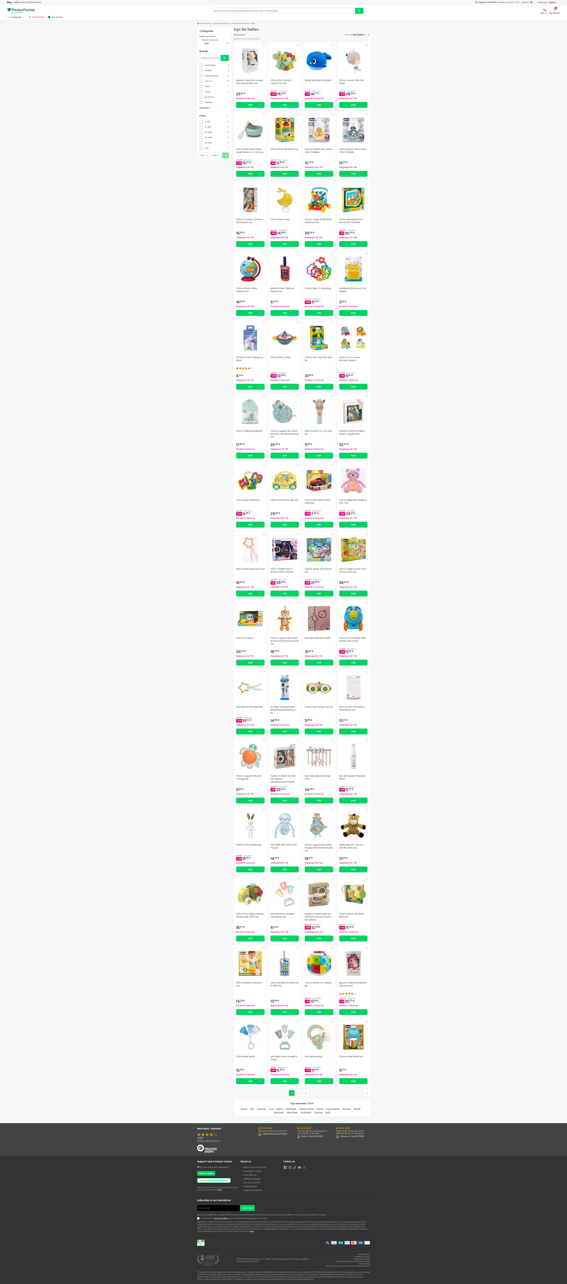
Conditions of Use (362, 1256)
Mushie (320, 1109)
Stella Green (292, 1112)
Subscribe (247, 1208)
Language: (547, 2)
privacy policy (221, 1218)
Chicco (244, 1109)
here (220, 1190)
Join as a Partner (251, 1182)
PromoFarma (206, 23)
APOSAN (356, 1109)
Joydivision (279, 1112)
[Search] (359, 11)
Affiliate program (252, 1178)
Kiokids (279, 1109)
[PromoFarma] (21, 11)
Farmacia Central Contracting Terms (353, 1261)
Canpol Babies (332, 1109)
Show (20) (204, 108)
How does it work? (252, 1171)
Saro (252, 1109)
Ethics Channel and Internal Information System (348, 1266)
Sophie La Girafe (306, 1109)
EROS (328, 1112)
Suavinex (318, 1112)
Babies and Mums (222, 23)
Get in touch (206, 1173)
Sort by (348, 34)
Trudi (271, 1109)
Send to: (525, 2)
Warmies (346, 1109)
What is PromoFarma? (254, 1167)
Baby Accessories (241, 23)
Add (250, 104)
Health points (250, 1186)
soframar (261, 1109)
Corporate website (253, 1190)
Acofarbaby (306, 1112)
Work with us (249, 1174)
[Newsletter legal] (199, 1218)
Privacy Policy (364, 1254)
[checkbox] (214, 65)
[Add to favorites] (264, 45)
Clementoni (291, 1109)
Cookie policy (364, 1263)
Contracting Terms (361, 1259)
